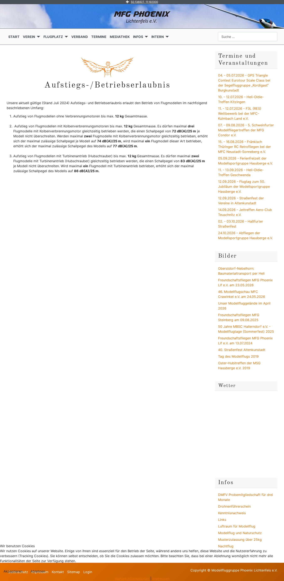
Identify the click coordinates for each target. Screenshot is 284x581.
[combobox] (247, 36)
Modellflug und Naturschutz (240, 533)
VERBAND (79, 37)
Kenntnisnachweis (232, 513)
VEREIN (29, 37)
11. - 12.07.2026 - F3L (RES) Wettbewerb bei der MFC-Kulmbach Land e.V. (239, 113)
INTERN (157, 37)
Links (222, 520)
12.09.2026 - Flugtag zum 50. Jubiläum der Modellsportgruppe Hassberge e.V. (244, 186)
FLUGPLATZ (53, 37)
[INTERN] (166, 37)
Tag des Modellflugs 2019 (238, 356)
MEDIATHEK (120, 37)
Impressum (160, 578)
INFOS (138, 37)
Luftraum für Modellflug (236, 526)
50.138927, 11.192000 (144, 2)
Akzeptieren (13, 571)
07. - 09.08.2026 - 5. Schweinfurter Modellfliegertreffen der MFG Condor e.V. (246, 130)
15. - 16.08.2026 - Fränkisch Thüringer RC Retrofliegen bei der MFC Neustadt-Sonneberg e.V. (244, 147)
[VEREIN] (37, 37)
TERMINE (98, 37)
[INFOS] (145, 37)
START (14, 37)
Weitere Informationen (132, 578)
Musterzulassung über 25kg (240, 539)
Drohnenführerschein (234, 506)
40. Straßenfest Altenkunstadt (241, 350)
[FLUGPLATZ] (65, 37)
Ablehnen (38, 571)
